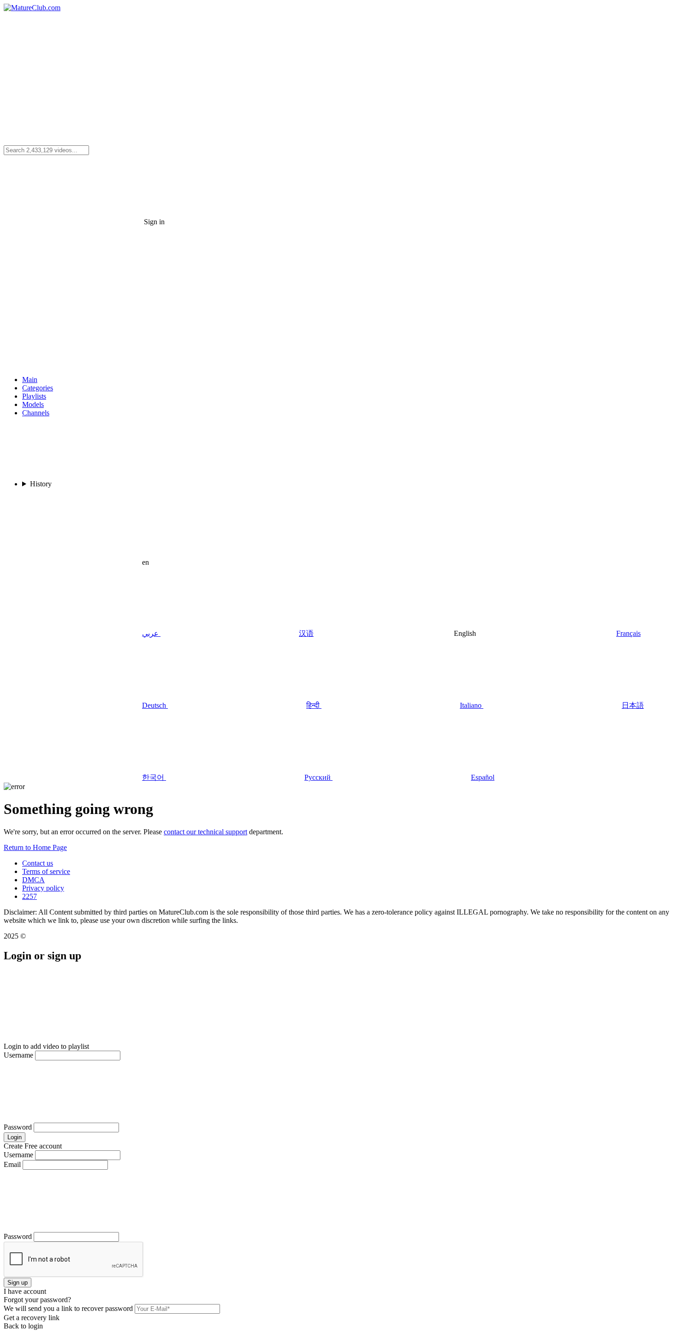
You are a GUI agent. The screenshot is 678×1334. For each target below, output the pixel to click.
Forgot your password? (37, 1300)
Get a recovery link (31, 1318)
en (145, 562)
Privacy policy (43, 888)
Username (18, 1055)
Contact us (37, 863)
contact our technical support (205, 832)
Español (482, 777)
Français (628, 633)
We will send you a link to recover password (68, 1308)
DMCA (33, 880)
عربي (150, 633)
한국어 (153, 777)
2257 (29, 896)
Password (18, 1127)
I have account (25, 1291)
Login (14, 1137)
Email (12, 1164)
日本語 (633, 705)
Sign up (17, 1282)
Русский (317, 777)
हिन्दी (313, 705)
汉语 (306, 633)
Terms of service (46, 871)
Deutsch (154, 705)
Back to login (23, 1326)
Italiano (471, 705)
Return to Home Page (35, 847)
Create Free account (33, 1146)
